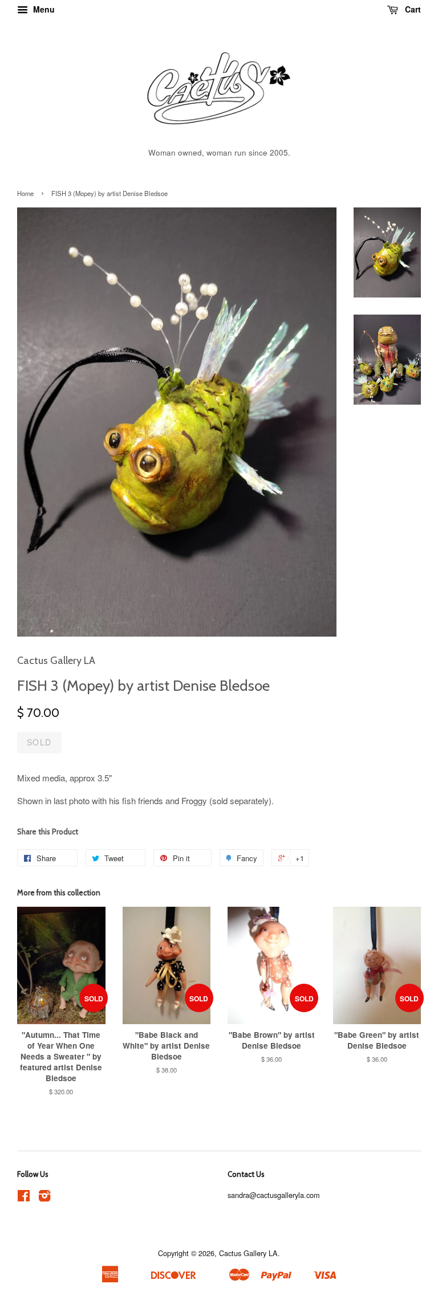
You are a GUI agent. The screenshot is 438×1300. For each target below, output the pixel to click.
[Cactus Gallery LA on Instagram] (44, 1197)
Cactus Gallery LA (248, 1253)
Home (25, 193)
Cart (412, 9)
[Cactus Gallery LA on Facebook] (23, 1197)
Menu (43, 9)
